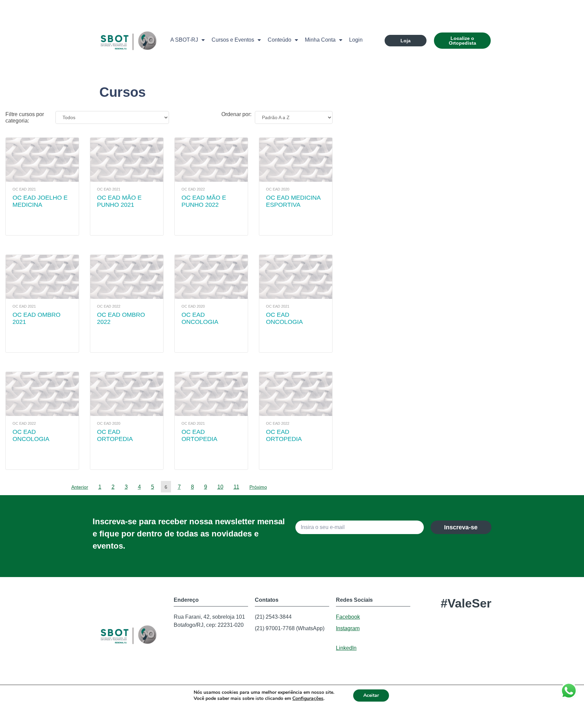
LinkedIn (346, 648)
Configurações (307, 699)
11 (236, 487)
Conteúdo (279, 40)
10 (220, 487)
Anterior (79, 487)
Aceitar (371, 695)
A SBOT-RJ (184, 40)
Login (356, 40)
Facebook (348, 617)
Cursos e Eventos (233, 40)
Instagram (348, 628)
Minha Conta (320, 40)
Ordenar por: (236, 114)
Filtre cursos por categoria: (24, 117)
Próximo (258, 487)
